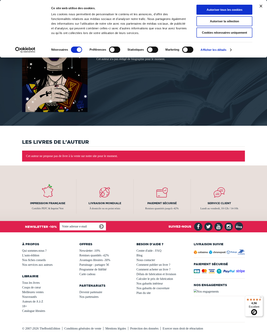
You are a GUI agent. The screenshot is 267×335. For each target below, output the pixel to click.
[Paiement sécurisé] (219, 272)
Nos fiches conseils (34, 260)
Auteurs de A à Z (32, 301)
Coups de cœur (31, 287)
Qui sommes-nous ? (34, 250)
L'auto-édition (30, 255)
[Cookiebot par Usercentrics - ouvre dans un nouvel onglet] (25, 50)
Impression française (47, 203)
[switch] (114, 50)
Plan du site (143, 293)
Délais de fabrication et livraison (156, 274)
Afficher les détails (213, 49)
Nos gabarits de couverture (152, 288)
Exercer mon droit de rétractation (183, 328)
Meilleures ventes (33, 292)
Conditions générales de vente (82, 328)
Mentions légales (115, 328)
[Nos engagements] (219, 291)
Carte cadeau (87, 274)
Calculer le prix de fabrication (154, 278)
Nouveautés (29, 296)
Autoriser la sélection (224, 21)
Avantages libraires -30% (94, 260)
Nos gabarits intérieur (149, 283)
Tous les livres (31, 282)
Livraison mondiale (105, 203)
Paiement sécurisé (162, 203)
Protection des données (144, 328)
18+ (24, 306)
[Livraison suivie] (219, 253)
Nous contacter (145, 260)
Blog (139, 255)
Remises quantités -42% (94, 255)
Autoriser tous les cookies (224, 9)
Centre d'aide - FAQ (148, 250)
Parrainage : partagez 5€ (94, 264)
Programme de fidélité (93, 269)
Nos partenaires (89, 296)
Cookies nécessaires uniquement (224, 32)
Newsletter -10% (89, 250)
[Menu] (260, 298)
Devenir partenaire (90, 292)
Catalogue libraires (33, 311)
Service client (219, 203)
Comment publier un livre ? (153, 264)
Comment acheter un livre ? (153, 269)
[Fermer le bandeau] (261, 6)
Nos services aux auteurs (37, 264)
